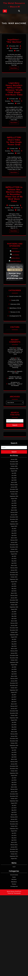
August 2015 (14, 747)
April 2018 (14, 674)
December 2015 (14, 738)
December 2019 (14, 627)
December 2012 (14, 821)
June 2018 (14, 669)
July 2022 (14, 556)
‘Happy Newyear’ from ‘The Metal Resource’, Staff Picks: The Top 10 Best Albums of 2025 (15, 351)
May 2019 (14, 644)
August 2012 (14, 830)
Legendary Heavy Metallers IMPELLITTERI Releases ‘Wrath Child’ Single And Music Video (14, 89)
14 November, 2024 (14, 46)
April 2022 (14, 563)
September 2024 (14, 496)
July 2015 (14, 750)
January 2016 (14, 736)
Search (14, 425)
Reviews (11, 50)
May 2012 (14, 837)
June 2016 (14, 724)
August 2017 (14, 692)
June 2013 (14, 807)
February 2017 (14, 706)
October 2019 (14, 632)
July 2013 (14, 805)
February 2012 (14, 844)
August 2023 (14, 526)
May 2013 (14, 810)
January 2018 (14, 680)
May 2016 (14, 727)
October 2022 (14, 549)
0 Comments (15, 48)
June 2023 (14, 530)
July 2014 (14, 777)
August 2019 (14, 637)
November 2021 (14, 574)
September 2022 (14, 551)
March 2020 (14, 620)
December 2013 (14, 794)
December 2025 (14, 461)
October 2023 (14, 521)
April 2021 (14, 590)
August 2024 (14, 498)
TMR (8, 48)
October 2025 (14, 466)
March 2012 (14, 842)
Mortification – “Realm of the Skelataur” (15, 384)
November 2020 (14, 602)
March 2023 (14, 537)
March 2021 (14, 593)
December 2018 (14, 655)
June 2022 (14, 558)
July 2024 (14, 500)
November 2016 (14, 713)
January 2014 (14, 791)
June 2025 (14, 475)
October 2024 (14, 494)
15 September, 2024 (14, 205)
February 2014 (14, 789)
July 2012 (14, 833)
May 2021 (14, 588)
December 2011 (14, 849)
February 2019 (14, 650)
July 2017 (14, 694)
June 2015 (14, 752)
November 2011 (14, 851)
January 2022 (14, 570)
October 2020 (14, 604)
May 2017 (14, 699)
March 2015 (14, 759)
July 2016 (14, 722)
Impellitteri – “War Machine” (14, 40)
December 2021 (14, 572)
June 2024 (14, 503)
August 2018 (14, 664)
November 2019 (14, 630)
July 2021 (14, 584)
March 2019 (14, 648)
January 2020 (14, 625)
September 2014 (14, 773)
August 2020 (14, 609)
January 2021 (14, 597)
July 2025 (14, 473)
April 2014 (14, 784)
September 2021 (14, 579)
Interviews (13, 304)
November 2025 (14, 464)
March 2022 (14, 565)
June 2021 (14, 586)
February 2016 (14, 734)
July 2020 (14, 611)
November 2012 (14, 824)
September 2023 (14, 524)
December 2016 (14, 710)
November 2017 (14, 685)
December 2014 (14, 766)
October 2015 (14, 743)
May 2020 (14, 616)
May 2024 (14, 505)
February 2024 (14, 512)
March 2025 (14, 482)
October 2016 (14, 715)
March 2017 (14, 704)
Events (13, 300)
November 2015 (14, 740)
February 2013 (14, 817)
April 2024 (14, 507)
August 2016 (14, 720)
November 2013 (14, 796)
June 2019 (14, 641)
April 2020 (14, 618)
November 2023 (14, 519)
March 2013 (14, 814)
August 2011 (14, 858)
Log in (14, 866)
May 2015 (14, 754)
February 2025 (14, 484)
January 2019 (14, 653)
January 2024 (14, 514)
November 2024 (14, 491)
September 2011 (14, 856)
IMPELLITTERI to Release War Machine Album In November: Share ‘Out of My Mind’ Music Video (14, 194)
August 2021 (14, 581)
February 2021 (14, 595)
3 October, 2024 (14, 148)
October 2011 (14, 854)
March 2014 (14, 787)
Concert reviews (14, 296)
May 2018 (14, 671)
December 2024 (14, 489)
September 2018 (14, 662)
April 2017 (14, 701)
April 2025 (14, 480)
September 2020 (14, 607)
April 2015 (14, 757)
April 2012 (14, 840)
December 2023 (14, 517)
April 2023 (14, 535)
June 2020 (14, 614)
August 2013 (14, 803)
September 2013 (14, 800)
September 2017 (14, 690)
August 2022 (14, 554)
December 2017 (14, 683)
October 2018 (14, 660)
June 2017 (14, 697)
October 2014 (14, 770)
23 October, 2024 (13, 98)
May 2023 (14, 533)
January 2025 (14, 487)
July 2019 (14, 639)
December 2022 (14, 544)
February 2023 (14, 540)
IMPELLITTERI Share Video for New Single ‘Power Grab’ (14, 141)
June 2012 (14, 835)
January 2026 (14, 459)
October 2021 (14, 577)
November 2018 (14, 657)
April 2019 (14, 646)
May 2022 (14, 560)
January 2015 (14, 764)
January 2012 (14, 847)
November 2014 (14, 768)
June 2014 (14, 780)
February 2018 (14, 678)
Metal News (11, 103)
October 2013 (14, 798)
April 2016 (14, 729)
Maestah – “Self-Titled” (17, 372)
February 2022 (14, 567)
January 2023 (14, 542)
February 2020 (14, 623)
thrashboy (7, 101)
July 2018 (14, 667)
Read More (14, 68)
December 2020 (14, 600)
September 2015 (14, 745)
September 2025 (14, 468)
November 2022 (14, 547)
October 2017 (14, 687)
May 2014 (14, 782)
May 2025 (14, 477)
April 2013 (14, 812)
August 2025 (14, 470)
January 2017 (14, 708)
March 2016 (14, 731)
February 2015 (14, 761)
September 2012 (14, 828)
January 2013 (14, 819)
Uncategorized (13, 316)
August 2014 (14, 775)
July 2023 (14, 528)
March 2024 (14, 510)
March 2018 (14, 676)
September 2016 (14, 717)
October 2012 (14, 826)
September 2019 (14, 634)
